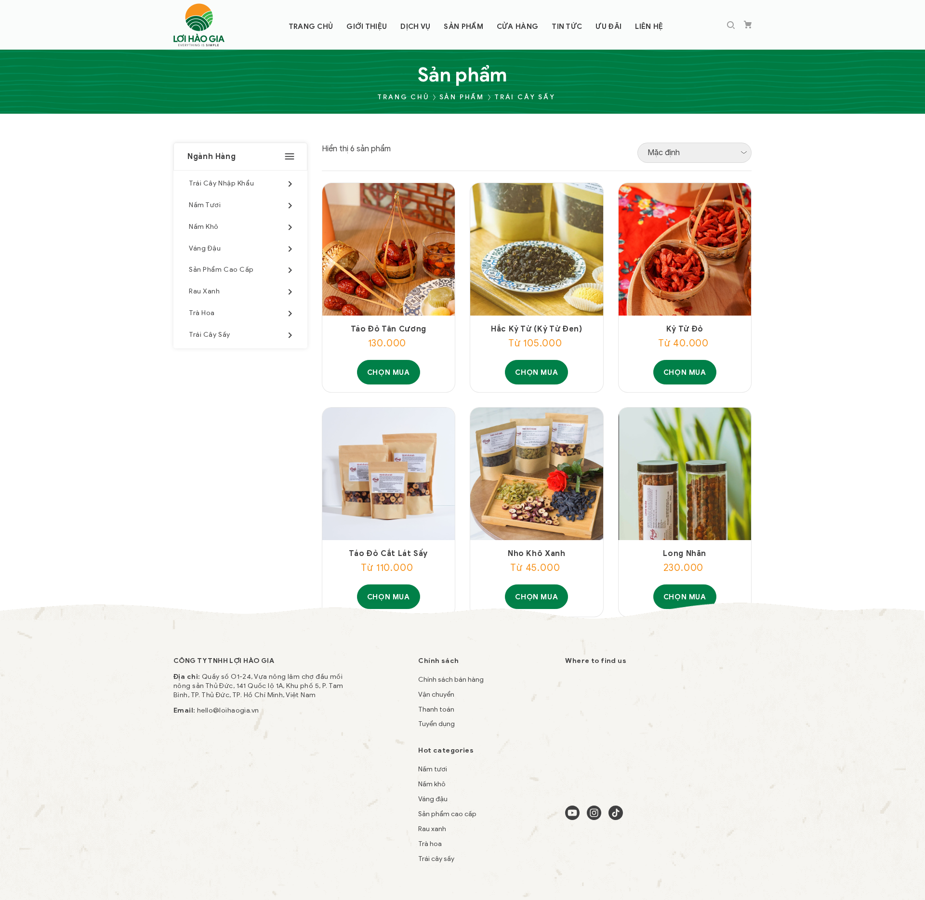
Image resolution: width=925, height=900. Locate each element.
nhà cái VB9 (282, 819)
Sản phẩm (461, 97)
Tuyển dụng (436, 724)
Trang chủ (403, 97)
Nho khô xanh (537, 553)
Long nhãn (684, 553)
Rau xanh (432, 829)
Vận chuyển (436, 694)
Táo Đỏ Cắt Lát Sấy (388, 553)
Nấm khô (432, 784)
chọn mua (388, 372)
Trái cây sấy (524, 97)
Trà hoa (430, 844)
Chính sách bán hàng (451, 679)
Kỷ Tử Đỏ (684, 329)
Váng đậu (433, 799)
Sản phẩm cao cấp (447, 814)
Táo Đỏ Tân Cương (388, 329)
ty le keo (187, 819)
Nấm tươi (432, 769)
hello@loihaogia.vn (228, 710)
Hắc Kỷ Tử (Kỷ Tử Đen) (536, 329)
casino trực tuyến (232, 819)
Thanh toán (436, 709)
